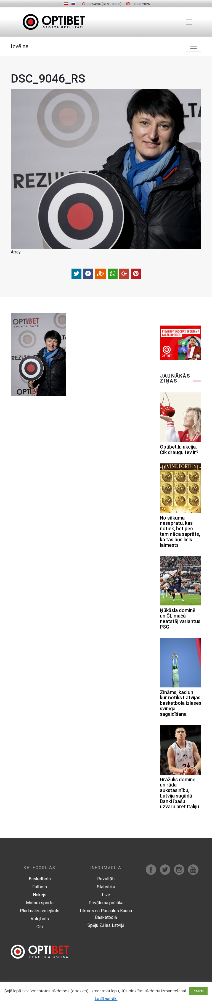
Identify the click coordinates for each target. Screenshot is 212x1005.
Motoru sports (40, 902)
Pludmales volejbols (39, 910)
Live (106, 894)
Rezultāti (106, 878)
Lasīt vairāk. (106, 998)
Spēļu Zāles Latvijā (106, 925)
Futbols (39, 886)
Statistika (106, 886)
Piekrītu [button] (198, 991)
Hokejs (39, 894)
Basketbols (40, 878)
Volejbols (40, 918)
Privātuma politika (106, 902)
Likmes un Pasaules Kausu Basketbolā (106, 914)
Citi (39, 926)
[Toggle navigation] (189, 22)
